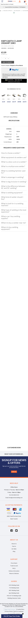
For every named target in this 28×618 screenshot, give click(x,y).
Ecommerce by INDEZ (14, 614)
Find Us (14, 546)
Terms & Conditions (18, 611)
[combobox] (14, 4)
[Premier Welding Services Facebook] (12, 531)
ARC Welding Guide (14, 590)
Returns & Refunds (14, 573)
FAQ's (14, 568)
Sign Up (14, 471)
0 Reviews (3, 48)
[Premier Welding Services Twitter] (16, 531)
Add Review (11, 48)
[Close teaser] (23, 614)
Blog (14, 551)
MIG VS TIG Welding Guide (14, 595)
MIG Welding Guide (14, 585)
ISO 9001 (14, 549)
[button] (11, 616)
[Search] (26, 4)
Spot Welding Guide (14, 593)
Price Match (14, 563)
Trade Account (14, 565)
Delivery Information (14, 571)
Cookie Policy (20, 609)
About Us (14, 543)
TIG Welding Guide (14, 587)
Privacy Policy (9, 611)
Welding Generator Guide (14, 598)
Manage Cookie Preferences (10, 609)
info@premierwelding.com (15, 497)
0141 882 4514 (15, 495)
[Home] (0, 10)
